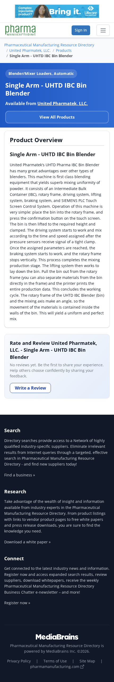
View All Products (57, 117)
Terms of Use (55, 660)
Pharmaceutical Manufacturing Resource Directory (49, 44)
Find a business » (19, 474)
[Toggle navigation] (103, 30)
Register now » (17, 602)
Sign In (81, 30)
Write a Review (30, 388)
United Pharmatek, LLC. (30, 50)
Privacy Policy (19, 660)
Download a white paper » (27, 541)
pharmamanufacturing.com (55, 666)
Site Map (87, 660)
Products (64, 50)
